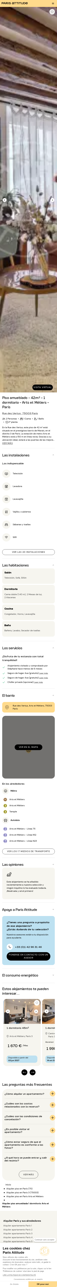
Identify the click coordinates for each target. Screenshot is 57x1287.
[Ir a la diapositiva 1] (21, 1018)
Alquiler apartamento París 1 (17, 1225)
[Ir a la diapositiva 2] (24, 1018)
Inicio (8, 1184)
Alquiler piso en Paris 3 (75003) (22, 1192)
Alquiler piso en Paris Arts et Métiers (24, 1196)
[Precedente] (4, 200)
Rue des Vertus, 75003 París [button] (20, 413)
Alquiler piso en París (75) (19, 1188)
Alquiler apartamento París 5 (18, 1241)
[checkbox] (52, 12)
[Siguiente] (52, 200)
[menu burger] (53, 3)
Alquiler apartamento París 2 (17, 1229)
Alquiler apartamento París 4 (18, 1237)
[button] (28, 455)
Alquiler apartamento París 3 (17, 1233)
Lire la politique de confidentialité (19, 1275)
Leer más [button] (43, 673)
